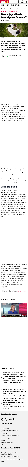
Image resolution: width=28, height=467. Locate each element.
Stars (12, 5)
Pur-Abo (3, 441)
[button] (14, 310)
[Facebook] (2, 419)
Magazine (17, 5)
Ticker (2, 5)
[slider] (8, 315)
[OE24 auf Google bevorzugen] (24, 56)
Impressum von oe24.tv (7, 444)
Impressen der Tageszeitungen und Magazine (12, 460)
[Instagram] (6, 419)
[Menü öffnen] (26, 5)
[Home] (1, 8)
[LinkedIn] (14, 419)
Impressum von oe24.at (7, 442)
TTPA (2, 461)
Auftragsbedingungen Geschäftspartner (11, 453)
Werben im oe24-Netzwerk (7, 437)
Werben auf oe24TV (6, 439)
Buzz (4, 8)
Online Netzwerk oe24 (6, 423)
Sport (7, 5)
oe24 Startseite (5, 429)
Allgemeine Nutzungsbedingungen (9, 430)
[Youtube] (10, 419)
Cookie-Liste (4, 434)
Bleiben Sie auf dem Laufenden (9, 414)
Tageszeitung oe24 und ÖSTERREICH (10, 448)
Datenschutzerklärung (6, 432)
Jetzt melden (22, 291)
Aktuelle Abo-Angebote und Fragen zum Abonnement (11, 457)
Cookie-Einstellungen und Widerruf (10, 435)
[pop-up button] (22, 315)
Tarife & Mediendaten (6, 455)
